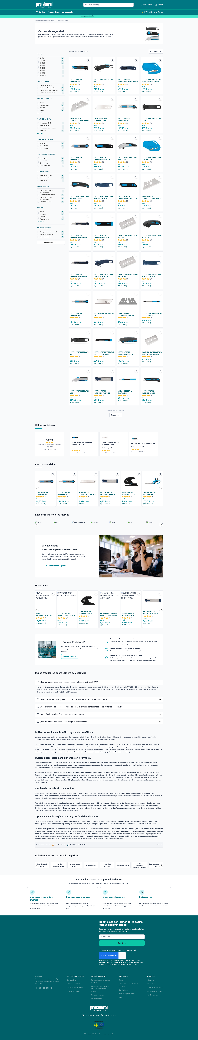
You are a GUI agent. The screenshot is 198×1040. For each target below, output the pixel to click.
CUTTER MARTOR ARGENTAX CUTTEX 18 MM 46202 (104, 353)
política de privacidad (130, 950)
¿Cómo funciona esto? (49, 449)
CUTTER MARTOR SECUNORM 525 (76, 158)
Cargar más (115, 415)
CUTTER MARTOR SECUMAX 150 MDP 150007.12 (103, 197)
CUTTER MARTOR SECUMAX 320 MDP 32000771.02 (103, 275)
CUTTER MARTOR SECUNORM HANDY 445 (102, 236)
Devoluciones (123, 990)
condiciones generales (115, 950)
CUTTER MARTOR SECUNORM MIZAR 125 (125, 353)
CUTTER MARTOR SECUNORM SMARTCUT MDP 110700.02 (128, 81)
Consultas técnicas (98, 995)
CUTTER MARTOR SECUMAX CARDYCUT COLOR (151, 158)
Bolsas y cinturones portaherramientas (139, 865)
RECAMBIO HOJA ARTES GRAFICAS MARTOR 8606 (108, 614)
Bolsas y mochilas (123, 865)
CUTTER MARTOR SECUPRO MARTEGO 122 (127, 158)
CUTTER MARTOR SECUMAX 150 (79, 353)
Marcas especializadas (127, 994)
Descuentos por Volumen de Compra (129, 985)
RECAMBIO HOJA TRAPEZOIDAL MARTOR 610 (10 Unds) (150, 198)
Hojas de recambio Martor (58, 865)
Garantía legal (71, 980)
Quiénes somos (96, 999)
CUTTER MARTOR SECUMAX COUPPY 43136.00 (128, 493)
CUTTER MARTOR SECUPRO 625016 (79, 392)
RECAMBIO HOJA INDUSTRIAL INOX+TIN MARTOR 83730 (151, 353)
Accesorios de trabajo (48, 20)
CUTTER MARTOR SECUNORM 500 (124, 120)
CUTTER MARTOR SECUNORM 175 (76, 81)
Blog (120, 997)
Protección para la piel (155, 865)
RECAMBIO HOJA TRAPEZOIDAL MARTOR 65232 (126, 314)
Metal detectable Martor (42, 865)
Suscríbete (122, 943)
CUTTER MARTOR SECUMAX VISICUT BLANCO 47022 (128, 615)
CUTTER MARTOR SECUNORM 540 (76, 314)
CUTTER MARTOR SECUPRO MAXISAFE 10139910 (79, 197)
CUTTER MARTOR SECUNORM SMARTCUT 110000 (102, 159)
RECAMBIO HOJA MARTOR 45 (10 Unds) (127, 236)
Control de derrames (107, 865)
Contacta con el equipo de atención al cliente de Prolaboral (100, 988)
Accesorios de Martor (75, 865)
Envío (121, 980)
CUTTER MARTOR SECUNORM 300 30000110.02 (127, 197)
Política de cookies (73, 991)
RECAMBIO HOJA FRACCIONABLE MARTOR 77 (87, 493)
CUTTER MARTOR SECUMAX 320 (103, 81)
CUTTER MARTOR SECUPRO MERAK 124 (151, 236)
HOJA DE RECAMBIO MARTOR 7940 (104, 314)
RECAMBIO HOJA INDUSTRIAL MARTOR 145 (128, 275)
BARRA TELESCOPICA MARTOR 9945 (125, 392)
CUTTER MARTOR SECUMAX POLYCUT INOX (66, 614)
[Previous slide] (37, 489)
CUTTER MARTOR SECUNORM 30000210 (148, 392)
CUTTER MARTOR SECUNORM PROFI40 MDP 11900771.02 (78, 237)
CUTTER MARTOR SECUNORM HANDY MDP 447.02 (102, 392)
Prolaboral (38, 20)
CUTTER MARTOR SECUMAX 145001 (151, 120)
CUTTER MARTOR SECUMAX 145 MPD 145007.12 (151, 275)
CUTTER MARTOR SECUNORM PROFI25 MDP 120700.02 (78, 275)
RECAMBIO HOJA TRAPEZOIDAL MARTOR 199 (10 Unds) (79, 120)
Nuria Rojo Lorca (60, 845)
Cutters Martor (91, 865)
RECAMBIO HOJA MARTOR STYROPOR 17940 (102, 120)
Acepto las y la (119, 950)
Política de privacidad (74, 984)
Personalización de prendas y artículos (101, 981)
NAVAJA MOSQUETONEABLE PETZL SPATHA (45, 615)
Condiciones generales (75, 987)
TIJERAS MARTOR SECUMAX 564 (149, 493)
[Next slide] (161, 489)
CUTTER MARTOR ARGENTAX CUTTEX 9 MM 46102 (151, 314)
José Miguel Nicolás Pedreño (78, 845)
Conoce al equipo (69, 656)
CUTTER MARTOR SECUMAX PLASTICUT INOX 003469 (151, 81)
